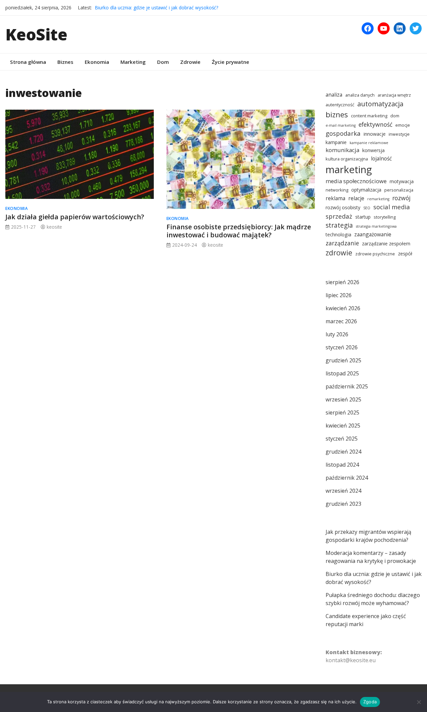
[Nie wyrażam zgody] (418, 702)
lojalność (381, 158)
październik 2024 (347, 477)
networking (337, 190)
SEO (366, 208)
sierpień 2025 (342, 412)
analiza (334, 94)
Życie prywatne (230, 61)
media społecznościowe (356, 181)
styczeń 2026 (342, 347)
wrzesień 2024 (343, 490)
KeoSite (36, 34)
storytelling (385, 217)
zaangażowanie (372, 234)
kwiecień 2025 (343, 425)
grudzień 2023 (343, 503)
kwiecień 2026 (343, 308)
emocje (402, 125)
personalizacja (398, 190)
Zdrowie (190, 61)
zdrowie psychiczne (375, 254)
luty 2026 (337, 334)
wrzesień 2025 (343, 399)
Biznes (65, 61)
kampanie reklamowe (369, 142)
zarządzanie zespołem (386, 243)
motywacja (402, 181)
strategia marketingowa (376, 226)
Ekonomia (97, 61)
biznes (337, 114)
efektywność (375, 124)
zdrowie (339, 252)
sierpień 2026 (342, 282)
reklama (335, 198)
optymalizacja (366, 190)
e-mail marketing (341, 125)
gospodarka (343, 133)
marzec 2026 (341, 321)
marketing (349, 169)
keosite (54, 227)
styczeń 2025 (342, 438)
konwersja (373, 150)
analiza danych (360, 95)
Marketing (133, 61)
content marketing (369, 116)
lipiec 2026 (339, 295)
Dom (163, 61)
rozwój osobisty (343, 207)
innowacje (375, 134)
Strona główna (28, 61)
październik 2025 (347, 386)
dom (394, 116)
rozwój (401, 198)
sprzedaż (339, 216)
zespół (405, 253)
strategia (339, 225)
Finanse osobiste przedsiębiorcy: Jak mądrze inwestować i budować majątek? (238, 230)
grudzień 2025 (343, 360)
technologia (338, 234)
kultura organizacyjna (347, 159)
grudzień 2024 (343, 451)
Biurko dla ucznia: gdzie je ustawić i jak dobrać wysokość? (156, 7)
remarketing (378, 199)
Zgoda (370, 701)
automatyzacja (380, 103)
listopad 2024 (342, 464)
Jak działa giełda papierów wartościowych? (74, 216)
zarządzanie (342, 243)
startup (363, 217)
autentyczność (340, 105)
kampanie (336, 142)
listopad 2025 (342, 373)
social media (391, 207)
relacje (356, 198)
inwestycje (399, 134)
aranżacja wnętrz (394, 95)
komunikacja (342, 150)
